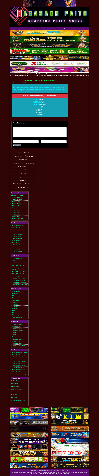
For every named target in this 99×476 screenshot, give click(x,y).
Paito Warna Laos (17, 240)
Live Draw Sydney (38, 28)
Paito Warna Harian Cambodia (20, 359)
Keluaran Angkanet (15, 392)
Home (12, 28)
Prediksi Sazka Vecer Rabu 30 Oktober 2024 (40, 80)
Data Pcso (15, 302)
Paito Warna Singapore (18, 225)
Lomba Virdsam (15, 380)
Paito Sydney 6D (65, 28)
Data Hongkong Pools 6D (17, 195)
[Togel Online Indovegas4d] (70, 465)
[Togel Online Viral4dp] (49, 69)
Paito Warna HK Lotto (37, 473)
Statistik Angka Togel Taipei (19, 280)
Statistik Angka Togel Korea (19, 276)
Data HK (35, 472)
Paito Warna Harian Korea (19, 365)
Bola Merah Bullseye (17, 332)
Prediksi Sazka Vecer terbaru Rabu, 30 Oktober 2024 (25, 86)
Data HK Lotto (45, 473)
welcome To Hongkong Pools (18, 400)
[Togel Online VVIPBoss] (49, 32)
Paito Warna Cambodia (18, 232)
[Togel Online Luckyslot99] (70, 416)
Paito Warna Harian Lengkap (19, 374)
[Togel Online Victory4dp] (29, 416)
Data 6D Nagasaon (15, 386)
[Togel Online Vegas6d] (29, 428)
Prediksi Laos (16, 212)
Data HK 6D (15, 313)
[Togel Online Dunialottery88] (70, 428)
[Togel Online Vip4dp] (70, 422)
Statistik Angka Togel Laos (19, 278)
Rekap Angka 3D (29, 163)
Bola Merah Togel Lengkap (19, 345)
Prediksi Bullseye (17, 205)
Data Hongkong (16, 293)
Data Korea (15, 304)
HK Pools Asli (14, 403)
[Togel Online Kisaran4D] (49, 51)
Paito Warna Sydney (17, 230)
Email (42, 139)
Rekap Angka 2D (23, 166)
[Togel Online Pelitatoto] (49, 63)
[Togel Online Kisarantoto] (49, 57)
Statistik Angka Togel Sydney (19, 265)
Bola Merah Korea (17, 337)
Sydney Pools (14, 394)
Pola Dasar (24, 173)
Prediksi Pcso (16, 208)
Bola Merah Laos (17, 339)
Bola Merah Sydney (17, 328)
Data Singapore (16, 291)
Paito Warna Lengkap (18, 251)
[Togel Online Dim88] (49, 39)
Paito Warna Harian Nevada (19, 371)
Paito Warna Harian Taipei (19, 369)
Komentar (24, 82)
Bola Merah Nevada (17, 343)
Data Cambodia (16, 298)
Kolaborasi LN (29, 184)
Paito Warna (48, 28)
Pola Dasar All (29, 170)
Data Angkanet (14, 383)
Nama (14, 139)
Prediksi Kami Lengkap (18, 218)
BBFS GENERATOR (24, 152)
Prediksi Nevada (16, 216)
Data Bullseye (16, 300)
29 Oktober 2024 (16, 82)
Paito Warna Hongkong (18, 227)
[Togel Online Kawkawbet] (29, 422)
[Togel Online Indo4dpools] (29, 465)
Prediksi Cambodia (17, 203)
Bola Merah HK (16, 326)
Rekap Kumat (23, 159)
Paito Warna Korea (17, 238)
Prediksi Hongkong (17, 199)
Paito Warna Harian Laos (18, 367)
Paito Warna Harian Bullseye (19, 361)
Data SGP (40, 472)
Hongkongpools (14, 397)
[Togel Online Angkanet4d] (70, 447)
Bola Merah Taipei (17, 341)
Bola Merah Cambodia (18, 330)
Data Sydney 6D (16, 315)
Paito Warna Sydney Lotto (63, 473)
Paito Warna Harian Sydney (19, 357)
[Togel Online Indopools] (70, 453)
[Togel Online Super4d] (49, 45)
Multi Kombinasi (29, 177)
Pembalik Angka (17, 177)
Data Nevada (16, 310)
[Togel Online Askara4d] (29, 434)
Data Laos (15, 306)
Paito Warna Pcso (17, 236)
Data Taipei (15, 308)
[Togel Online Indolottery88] (70, 441)
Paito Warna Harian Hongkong (20, 354)
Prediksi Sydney (16, 201)
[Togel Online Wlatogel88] (29, 447)
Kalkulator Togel (23, 187)
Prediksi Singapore (17, 197)
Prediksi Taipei (16, 214)
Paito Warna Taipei (17, 242)
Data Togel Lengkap (17, 317)
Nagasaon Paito (13, 73)
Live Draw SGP (28, 28)
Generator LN (17, 156)
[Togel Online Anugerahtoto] (70, 434)
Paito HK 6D (56, 28)
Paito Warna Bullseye (18, 234)
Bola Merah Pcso (17, 334)
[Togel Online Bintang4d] (29, 441)
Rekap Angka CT (17, 163)
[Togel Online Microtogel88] (29, 410)
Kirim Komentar (17, 145)
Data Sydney (16, 295)
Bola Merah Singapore (18, 324)
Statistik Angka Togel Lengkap (20, 284)
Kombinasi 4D (17, 184)
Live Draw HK (19, 28)
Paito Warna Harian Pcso (18, 363)
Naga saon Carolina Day (16, 389)
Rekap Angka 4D (17, 170)
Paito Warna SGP (30, 472)
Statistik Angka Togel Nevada (20, 282)
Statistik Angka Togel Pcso (19, 273)
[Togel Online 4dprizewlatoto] (29, 453)
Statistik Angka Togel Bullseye (20, 271)
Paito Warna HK (14, 472)
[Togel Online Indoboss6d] (70, 410)
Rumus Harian (29, 156)
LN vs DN (23, 180)
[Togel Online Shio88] (70, 459)
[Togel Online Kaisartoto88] (29, 459)
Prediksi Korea (16, 210)
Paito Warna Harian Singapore (20, 352)
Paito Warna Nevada (17, 245)
